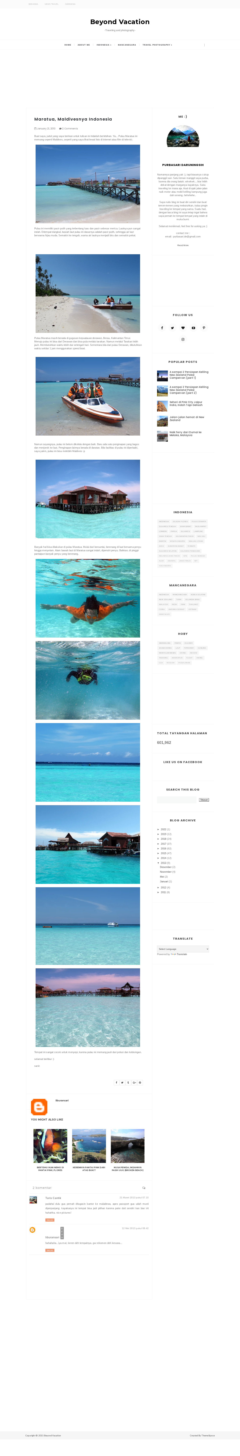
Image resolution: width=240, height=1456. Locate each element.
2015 (163, 853)
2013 (163, 863)
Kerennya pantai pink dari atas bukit (89, 1168)
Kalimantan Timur (185, 536)
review (193, 653)
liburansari (52, 1237)
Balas (50, 1220)
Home (67, 45)
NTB (185, 556)
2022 (163, 829)
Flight (189, 658)
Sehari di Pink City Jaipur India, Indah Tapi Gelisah (186, 403)
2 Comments (70, 128)
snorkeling (165, 643)
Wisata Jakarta (177, 541)
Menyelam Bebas (167, 653)
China (162, 609)
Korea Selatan (198, 595)
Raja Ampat (200, 526)
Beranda (33, 4)
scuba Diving (165, 648)
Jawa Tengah (165, 536)
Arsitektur (177, 658)
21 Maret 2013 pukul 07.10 (134, 1197)
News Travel (51, 4)
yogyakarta (165, 566)
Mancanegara (127, 45)
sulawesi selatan (168, 551)
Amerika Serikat (176, 609)
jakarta (171, 561)
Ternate (191, 546)
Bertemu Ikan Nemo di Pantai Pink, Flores (50, 1168)
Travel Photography (156, 45)
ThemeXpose (208, 1435)
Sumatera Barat (176, 546)
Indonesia (70, 4)
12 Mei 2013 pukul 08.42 (135, 1228)
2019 (163, 834)
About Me (84, 45)
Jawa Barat (185, 526)
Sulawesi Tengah (167, 526)
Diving (183, 653)
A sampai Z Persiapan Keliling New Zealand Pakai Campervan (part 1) (189, 375)
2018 (163, 838)
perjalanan (184, 663)
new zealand (165, 599)
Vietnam (192, 609)
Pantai (178, 643)
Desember (166, 867)
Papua (174, 531)
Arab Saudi (164, 614)
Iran (183, 604)
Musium (170, 663)
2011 (163, 892)
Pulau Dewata (199, 521)
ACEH (161, 546)
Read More (182, 245)
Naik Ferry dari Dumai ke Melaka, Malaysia (186, 434)
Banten (162, 541)
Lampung (198, 531)
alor (161, 561)
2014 (163, 858)
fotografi (189, 648)
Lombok (163, 531)
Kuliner (188, 643)
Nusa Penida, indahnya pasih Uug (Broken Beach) (128, 1168)
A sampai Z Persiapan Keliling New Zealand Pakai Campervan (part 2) (189, 390)
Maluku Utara (196, 541)
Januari (164, 881)
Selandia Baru (192, 599)
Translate (182, 954)
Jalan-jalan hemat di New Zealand (187, 418)
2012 (163, 887)
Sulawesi (185, 531)
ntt (196, 561)
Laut (178, 648)
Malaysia (163, 604)
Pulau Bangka (198, 556)
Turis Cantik (53, 1198)
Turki (179, 599)
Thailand (193, 604)
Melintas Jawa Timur (169, 556)
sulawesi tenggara (190, 551)
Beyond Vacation (120, 22)
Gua (161, 663)
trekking (163, 658)
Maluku (201, 536)
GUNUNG (202, 648)
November (166, 871)
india (174, 604)
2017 (163, 843)
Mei (162, 876)
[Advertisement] (120, 77)
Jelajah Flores (180, 521)
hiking (199, 658)
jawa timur (185, 561)
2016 (163, 848)
